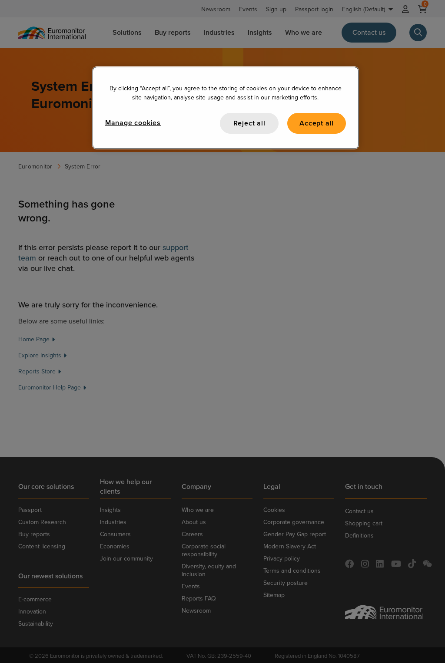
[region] (225, 107)
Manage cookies (133, 123)
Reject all (249, 123)
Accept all (316, 123)
